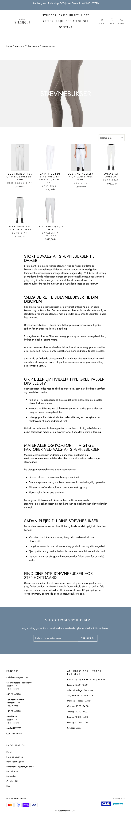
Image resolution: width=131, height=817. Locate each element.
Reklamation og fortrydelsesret (20, 766)
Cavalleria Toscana (75, 283)
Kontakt (65, 27)
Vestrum (93, 283)
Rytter (48, 21)
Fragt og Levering (14, 756)
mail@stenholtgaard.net (17, 677)
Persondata (11, 776)
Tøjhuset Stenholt (72, 21)
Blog (8, 785)
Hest (85, 15)
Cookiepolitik (12, 781)
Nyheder (49, 15)
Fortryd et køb (12, 771)
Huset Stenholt (14, 46)
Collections (31, 46)
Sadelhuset (69, 15)
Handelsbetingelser (15, 761)
